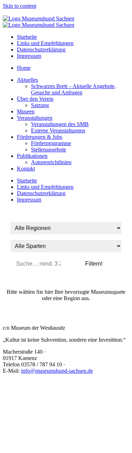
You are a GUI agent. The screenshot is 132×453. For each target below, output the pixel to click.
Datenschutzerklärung (41, 49)
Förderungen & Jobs (39, 137)
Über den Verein (35, 99)
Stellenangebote (48, 150)
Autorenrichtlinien (51, 162)
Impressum (29, 56)
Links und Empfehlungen (45, 43)
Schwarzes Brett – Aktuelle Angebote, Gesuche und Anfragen (73, 89)
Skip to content (19, 6)
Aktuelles (27, 80)
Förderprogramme (51, 143)
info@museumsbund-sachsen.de (57, 371)
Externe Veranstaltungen (58, 131)
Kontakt (26, 169)
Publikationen (32, 156)
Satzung (40, 105)
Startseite (27, 37)
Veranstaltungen (34, 118)
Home (24, 68)
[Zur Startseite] (38, 18)
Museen (25, 111)
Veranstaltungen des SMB (60, 124)
